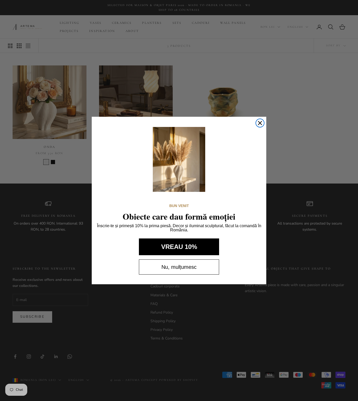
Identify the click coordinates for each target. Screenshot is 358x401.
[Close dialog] (260, 123)
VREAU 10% (179, 246)
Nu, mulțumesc (179, 267)
